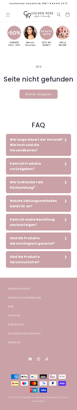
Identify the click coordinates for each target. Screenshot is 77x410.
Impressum (16, 324)
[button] (8, 14)
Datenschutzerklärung (24, 298)
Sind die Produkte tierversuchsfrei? (25, 259)
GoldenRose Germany (32, 397)
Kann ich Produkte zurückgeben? (25, 166)
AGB (11, 306)
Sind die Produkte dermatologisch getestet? (32, 241)
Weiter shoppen (38, 94)
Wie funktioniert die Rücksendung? (26, 185)
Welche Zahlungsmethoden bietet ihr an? (33, 203)
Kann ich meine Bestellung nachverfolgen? (32, 222)
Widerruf (14, 342)
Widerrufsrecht (19, 289)
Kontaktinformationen (24, 333)
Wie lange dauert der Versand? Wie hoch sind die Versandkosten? (36, 144)
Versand (14, 315)
